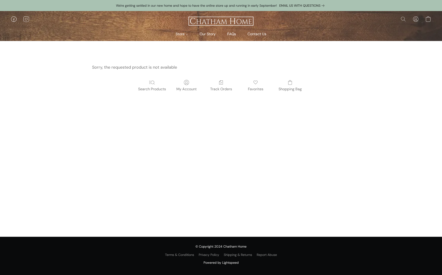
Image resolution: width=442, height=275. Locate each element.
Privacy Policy (209, 255)
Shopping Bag (290, 89)
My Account (186, 89)
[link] (302, 5)
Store (181, 34)
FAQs (231, 34)
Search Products (152, 89)
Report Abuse (267, 255)
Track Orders (221, 89)
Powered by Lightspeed (221, 262)
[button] (221, 21)
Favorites (255, 89)
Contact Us (256, 34)
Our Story (208, 34)
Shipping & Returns (238, 255)
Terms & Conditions (179, 255)
